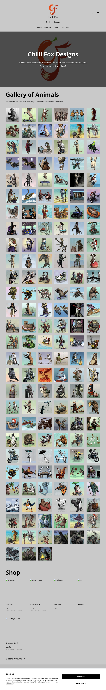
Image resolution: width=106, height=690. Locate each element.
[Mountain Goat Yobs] (77, 423)
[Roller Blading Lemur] (93, 196)
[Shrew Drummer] (12, 131)
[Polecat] (45, 310)
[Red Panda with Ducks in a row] (77, 407)
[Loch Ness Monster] (93, 537)
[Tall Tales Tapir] (77, 245)
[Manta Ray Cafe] (77, 521)
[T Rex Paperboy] (77, 456)
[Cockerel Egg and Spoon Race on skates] (29, 472)
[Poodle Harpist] (93, 375)
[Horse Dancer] (61, 245)
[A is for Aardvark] (77, 375)
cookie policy (10, 684)
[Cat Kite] (45, 407)
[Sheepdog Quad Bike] (77, 212)
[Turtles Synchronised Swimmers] (61, 310)
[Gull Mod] (12, 456)
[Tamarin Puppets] (61, 440)
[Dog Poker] (29, 212)
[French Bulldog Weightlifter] (61, 342)
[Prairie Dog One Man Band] (45, 391)
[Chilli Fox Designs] (53, 11)
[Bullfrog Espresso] (12, 293)
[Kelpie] (12, 554)
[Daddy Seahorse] (77, 131)
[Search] (92, 13)
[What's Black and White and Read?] (45, 440)
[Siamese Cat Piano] (45, 131)
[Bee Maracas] (29, 293)
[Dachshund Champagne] (93, 115)
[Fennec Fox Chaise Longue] (12, 326)
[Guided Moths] (12, 163)
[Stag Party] (61, 115)
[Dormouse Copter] (29, 261)
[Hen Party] (77, 115)
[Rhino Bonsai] (29, 391)
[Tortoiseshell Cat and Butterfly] (61, 488)
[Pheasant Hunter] (61, 358)
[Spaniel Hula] (61, 228)
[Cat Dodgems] (29, 228)
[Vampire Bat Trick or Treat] (77, 342)
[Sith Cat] (45, 554)
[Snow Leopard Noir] (77, 180)
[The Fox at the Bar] (45, 115)
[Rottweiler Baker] (12, 310)
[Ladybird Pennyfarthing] (77, 261)
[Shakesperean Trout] (93, 488)
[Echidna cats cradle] (29, 440)
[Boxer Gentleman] (29, 147)
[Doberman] (12, 228)
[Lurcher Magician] (29, 407)
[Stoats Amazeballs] (29, 245)
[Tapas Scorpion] (45, 277)
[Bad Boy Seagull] (12, 277)
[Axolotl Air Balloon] (61, 163)
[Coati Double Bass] (45, 163)
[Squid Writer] (61, 472)
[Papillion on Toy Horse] (61, 131)
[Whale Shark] (45, 488)
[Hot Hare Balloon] (93, 163)
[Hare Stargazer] (61, 423)
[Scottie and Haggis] (93, 391)
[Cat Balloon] (29, 456)
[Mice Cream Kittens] (45, 293)
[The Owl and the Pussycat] (12, 505)
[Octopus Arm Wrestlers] (61, 212)
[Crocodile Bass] (77, 310)
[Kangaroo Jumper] (12, 180)
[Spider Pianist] (45, 423)
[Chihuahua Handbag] (12, 261)
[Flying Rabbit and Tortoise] (77, 293)
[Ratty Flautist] (12, 391)
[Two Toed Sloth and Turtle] (93, 228)
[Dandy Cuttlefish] (93, 310)
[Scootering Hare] (29, 115)
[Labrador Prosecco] (77, 147)
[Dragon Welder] (77, 391)
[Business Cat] (29, 180)
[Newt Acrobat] (45, 261)
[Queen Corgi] (12, 245)
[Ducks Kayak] (29, 423)
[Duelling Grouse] (45, 196)
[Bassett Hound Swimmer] (45, 212)
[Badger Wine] (12, 115)
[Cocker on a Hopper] (93, 261)
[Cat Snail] (93, 505)
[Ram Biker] (61, 180)
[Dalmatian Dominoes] (45, 472)
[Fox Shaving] (29, 358)
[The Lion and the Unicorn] (29, 488)
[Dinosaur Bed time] (45, 147)
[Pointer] (93, 245)
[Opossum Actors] (77, 326)
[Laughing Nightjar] (12, 212)
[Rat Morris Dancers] (61, 521)
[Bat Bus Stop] (77, 196)
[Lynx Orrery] (12, 196)
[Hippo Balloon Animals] (12, 488)
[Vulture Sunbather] (61, 407)
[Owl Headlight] (29, 163)
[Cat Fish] (29, 131)
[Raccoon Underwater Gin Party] (61, 456)
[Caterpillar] (29, 342)
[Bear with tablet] (45, 505)
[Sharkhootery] (29, 537)
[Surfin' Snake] (29, 196)
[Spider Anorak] (12, 521)
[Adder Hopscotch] (93, 440)
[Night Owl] (93, 472)
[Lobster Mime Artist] (12, 147)
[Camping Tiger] (77, 358)
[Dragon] (29, 554)
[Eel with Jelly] (45, 228)
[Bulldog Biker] (61, 147)
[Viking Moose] (12, 423)
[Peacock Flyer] (77, 163)
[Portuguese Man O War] (61, 196)
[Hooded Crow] (12, 375)
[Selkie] (77, 537)
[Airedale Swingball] (77, 472)
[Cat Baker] (12, 342)
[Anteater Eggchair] (61, 391)
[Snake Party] (29, 521)
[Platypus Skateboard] (61, 293)
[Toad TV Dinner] (93, 326)
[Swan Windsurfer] (61, 375)
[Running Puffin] (29, 505)
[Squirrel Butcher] (77, 440)
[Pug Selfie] (93, 358)
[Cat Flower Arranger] (12, 358)
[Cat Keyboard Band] (93, 277)
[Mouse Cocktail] (77, 488)
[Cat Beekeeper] (12, 440)
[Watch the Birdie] (93, 147)
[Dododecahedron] (61, 505)
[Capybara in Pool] (29, 326)
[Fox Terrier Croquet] (12, 407)
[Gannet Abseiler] (93, 180)
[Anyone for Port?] (61, 261)
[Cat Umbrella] (45, 456)
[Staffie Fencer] (45, 358)
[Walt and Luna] (77, 277)
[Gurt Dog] (61, 537)
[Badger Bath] (61, 277)
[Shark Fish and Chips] (61, 326)
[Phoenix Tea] (45, 375)
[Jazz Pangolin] (93, 407)
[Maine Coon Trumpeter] (77, 505)
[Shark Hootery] (93, 131)
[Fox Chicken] (93, 521)
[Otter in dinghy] (93, 212)
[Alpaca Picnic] (29, 310)
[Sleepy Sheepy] (45, 245)
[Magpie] (29, 277)
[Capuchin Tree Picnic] (93, 423)
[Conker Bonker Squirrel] (93, 342)
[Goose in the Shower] (45, 521)
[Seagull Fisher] (45, 342)
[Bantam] (93, 456)
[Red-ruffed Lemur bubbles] (45, 326)
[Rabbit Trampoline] (45, 180)
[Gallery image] (45, 537)
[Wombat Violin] (93, 293)
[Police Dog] (29, 375)
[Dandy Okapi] (77, 228)
